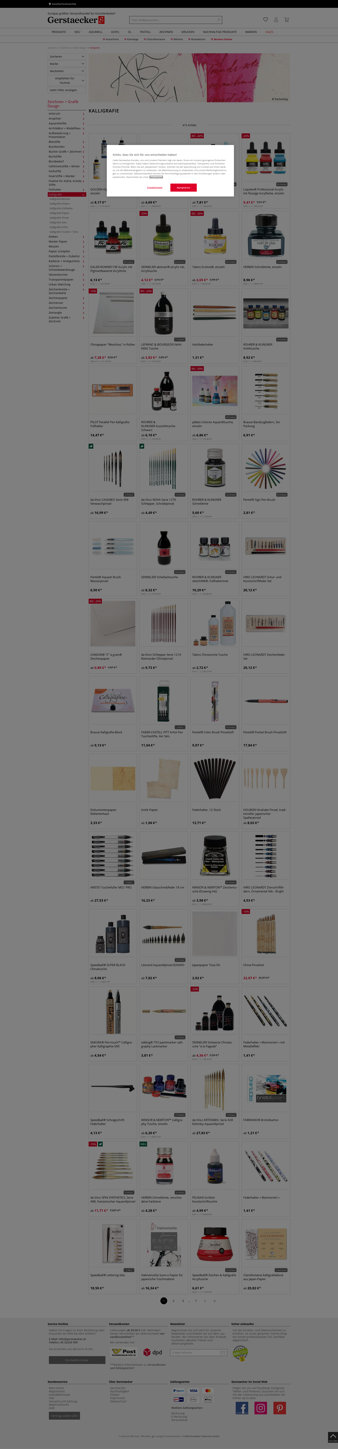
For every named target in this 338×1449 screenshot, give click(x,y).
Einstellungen (154, 187)
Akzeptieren (183, 187)
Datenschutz (156, 177)
